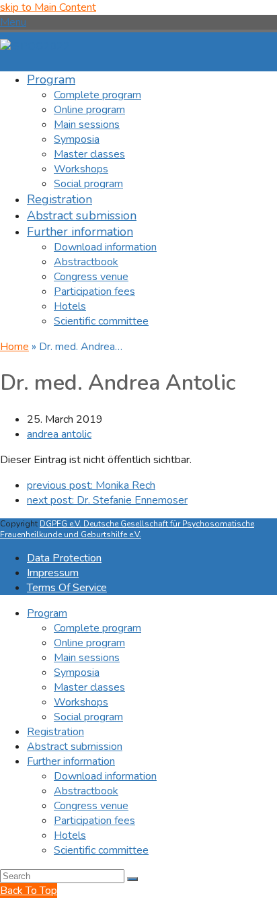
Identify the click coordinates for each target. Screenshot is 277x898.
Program (47, 613)
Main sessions (87, 657)
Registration (55, 731)
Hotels (70, 835)
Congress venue (91, 805)
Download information (105, 776)
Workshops (81, 702)
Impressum (53, 572)
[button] (13, 22)
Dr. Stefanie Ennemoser (107, 500)
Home (14, 346)
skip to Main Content (48, 7)
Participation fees (94, 820)
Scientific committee (101, 850)
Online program (89, 642)
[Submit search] (132, 879)
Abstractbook (86, 791)
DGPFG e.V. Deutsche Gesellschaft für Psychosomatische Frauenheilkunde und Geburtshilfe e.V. (127, 529)
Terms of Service (67, 587)
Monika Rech (91, 485)
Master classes (89, 687)
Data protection (64, 558)
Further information (71, 761)
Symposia (77, 672)
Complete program (97, 628)
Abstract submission (74, 746)
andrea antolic (59, 434)
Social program (88, 717)
